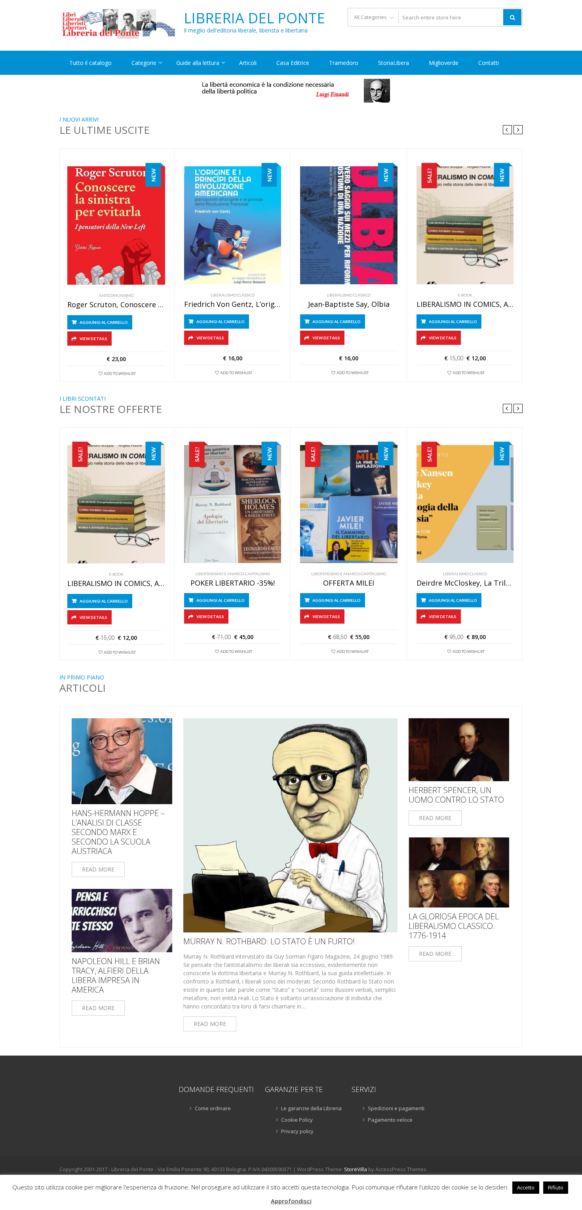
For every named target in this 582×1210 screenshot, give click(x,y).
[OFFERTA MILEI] (349, 504)
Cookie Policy (297, 1119)
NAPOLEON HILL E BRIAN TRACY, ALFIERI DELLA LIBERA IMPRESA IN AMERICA (116, 976)
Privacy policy (297, 1131)
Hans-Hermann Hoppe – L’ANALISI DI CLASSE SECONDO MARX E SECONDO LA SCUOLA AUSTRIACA (118, 832)
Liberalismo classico (233, 295)
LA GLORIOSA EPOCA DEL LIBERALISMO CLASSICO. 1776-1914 (454, 926)
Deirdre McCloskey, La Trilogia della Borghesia (465, 583)
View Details (93, 338)
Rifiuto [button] (555, 1187)
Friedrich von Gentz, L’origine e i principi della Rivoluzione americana (232, 304)
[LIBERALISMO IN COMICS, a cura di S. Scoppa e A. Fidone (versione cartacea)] (465, 225)
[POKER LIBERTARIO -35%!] (232, 504)
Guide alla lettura (197, 63)
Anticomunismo (116, 295)
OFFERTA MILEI (348, 583)
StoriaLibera (393, 63)
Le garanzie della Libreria (311, 1108)
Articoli (248, 63)
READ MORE (98, 869)
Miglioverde (443, 63)
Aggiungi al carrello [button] (104, 322)
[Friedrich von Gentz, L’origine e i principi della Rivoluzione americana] (232, 225)
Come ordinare (213, 1108)
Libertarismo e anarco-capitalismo (232, 573)
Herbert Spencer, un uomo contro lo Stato (456, 795)
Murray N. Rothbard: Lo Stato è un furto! (269, 941)
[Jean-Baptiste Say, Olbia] (349, 225)
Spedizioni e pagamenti (396, 1108)
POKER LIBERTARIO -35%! (232, 583)
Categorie (143, 63)
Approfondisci (291, 1201)
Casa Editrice (292, 63)
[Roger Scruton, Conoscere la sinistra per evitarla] (116, 225)
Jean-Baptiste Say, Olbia (349, 304)
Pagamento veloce (390, 1119)
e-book (465, 295)
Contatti (488, 63)
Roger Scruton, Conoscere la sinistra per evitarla (116, 305)
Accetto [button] (525, 1187)
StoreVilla (355, 1169)
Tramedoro (343, 63)
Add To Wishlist (120, 373)
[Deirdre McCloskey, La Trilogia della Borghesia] (465, 504)
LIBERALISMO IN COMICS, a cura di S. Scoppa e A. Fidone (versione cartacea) (465, 304)
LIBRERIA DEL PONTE (254, 18)
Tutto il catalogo (90, 63)
